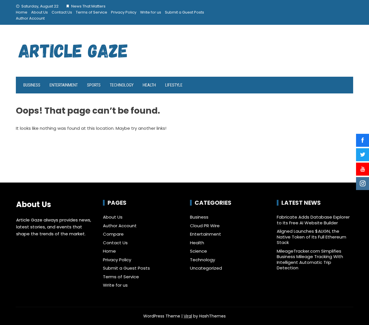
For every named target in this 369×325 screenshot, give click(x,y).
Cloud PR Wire (205, 226)
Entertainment (64, 85)
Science (198, 251)
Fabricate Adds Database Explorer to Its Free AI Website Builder (313, 220)
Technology (121, 85)
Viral (188, 316)
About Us (39, 12)
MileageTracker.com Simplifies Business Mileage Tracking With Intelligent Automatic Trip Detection (310, 259)
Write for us (150, 12)
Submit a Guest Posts (184, 12)
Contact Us (62, 12)
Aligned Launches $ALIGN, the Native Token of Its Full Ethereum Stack (311, 236)
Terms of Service (91, 12)
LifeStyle (173, 85)
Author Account (30, 18)
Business (31, 85)
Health (149, 85)
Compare (113, 234)
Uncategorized (206, 268)
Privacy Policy (123, 12)
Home (21, 12)
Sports (94, 85)
